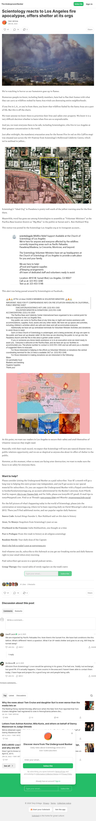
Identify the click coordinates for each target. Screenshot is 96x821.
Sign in (89, 4)
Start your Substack (41, 809)
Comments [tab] (8, 611)
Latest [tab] (11, 695)
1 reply (11, 654)
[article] (48, 710)
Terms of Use (60, 771)
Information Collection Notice (47, 774)
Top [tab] (5, 695)
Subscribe (78, 4)
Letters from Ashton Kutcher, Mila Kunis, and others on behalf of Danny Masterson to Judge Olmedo (39, 725)
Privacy (46, 803)
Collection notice (64, 803)
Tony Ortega (13, 21)
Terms (53, 803)
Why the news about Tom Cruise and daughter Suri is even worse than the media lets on (41, 704)
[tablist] (13, 611)
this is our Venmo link (27, 494)
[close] (72, 733)
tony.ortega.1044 (48, 497)
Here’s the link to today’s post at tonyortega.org (24, 545)
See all (7, 766)
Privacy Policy (67, 774)
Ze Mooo (9, 663)
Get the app (60, 809)
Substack (35, 816)
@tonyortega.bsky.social (79, 497)
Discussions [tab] (21, 695)
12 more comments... (8, 683)
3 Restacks (31, 584)
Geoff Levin (10, 634)
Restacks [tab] (18, 611)
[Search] (91, 695)
